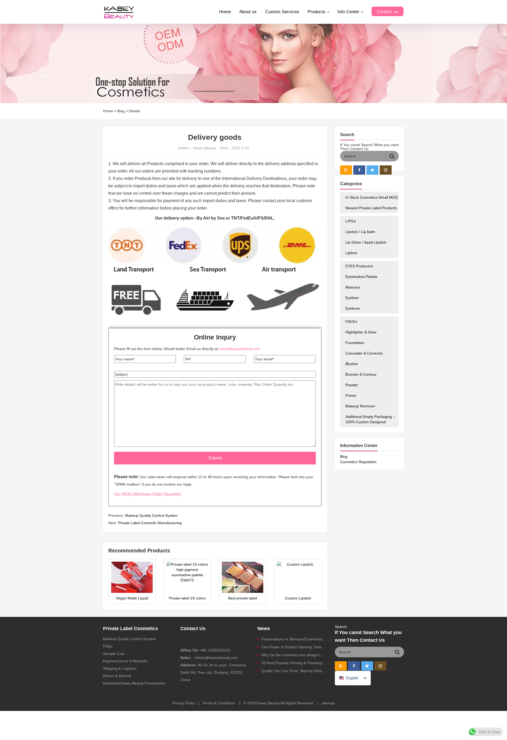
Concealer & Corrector (364, 353)
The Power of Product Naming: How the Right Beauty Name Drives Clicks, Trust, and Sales (294, 647)
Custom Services (282, 11)
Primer (350, 395)
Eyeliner (352, 298)
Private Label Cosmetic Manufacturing (150, 523)
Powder (351, 385)
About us (248, 11)
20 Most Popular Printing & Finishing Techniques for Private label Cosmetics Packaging (294, 663)
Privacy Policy (183, 703)
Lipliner (351, 253)
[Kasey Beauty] (119, 12)
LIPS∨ (350, 221)
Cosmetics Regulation (358, 462)
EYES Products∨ (359, 266)
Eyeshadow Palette (361, 276)
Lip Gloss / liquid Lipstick (365, 242)
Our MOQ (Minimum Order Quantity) (147, 494)
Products (316, 11)
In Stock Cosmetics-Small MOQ (371, 197)
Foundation (354, 343)
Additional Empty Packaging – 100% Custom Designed (370, 419)
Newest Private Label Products (371, 208)
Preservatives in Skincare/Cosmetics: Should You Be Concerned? (294, 639)
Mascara (352, 287)
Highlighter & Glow (360, 332)
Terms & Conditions (219, 703)
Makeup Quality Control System (151, 515)
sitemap (328, 703)
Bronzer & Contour (361, 374)
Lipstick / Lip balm (360, 232)
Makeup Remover (360, 406)
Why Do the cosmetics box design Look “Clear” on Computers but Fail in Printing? (294, 655)
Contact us (387, 11)
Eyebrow (352, 308)
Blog (121, 111)
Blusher (351, 364)
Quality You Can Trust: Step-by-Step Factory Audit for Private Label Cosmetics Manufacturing (294, 671)
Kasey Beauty (268, 703)
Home (225, 11)
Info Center (348, 11)
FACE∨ (351, 321)
